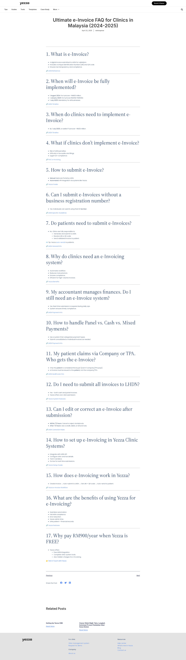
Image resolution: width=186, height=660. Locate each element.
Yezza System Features (57, 399)
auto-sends (60, 242)
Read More (50, 626)
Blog (119, 648)
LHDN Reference (54, 71)
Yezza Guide (53, 184)
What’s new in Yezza (125, 645)
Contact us (122, 650)
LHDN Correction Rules (56, 430)
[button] (159, 3)
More (55, 9)
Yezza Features (54, 525)
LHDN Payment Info (55, 312)
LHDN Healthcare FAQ (56, 374)
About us (71, 653)
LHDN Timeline (53, 104)
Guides (14, 9)
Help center (122, 643)
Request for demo (75, 645)
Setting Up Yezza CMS (54, 623)
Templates (33, 9)
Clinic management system (78, 643)
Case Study (45, 9)
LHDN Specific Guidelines (57, 213)
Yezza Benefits (53, 282)
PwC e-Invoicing (54, 159)
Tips (6, 9)
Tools (23, 9)
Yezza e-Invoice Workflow (58, 487)
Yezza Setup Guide (55, 465)
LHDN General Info (55, 246)
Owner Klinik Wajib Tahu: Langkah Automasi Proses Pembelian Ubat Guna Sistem (92, 625)
